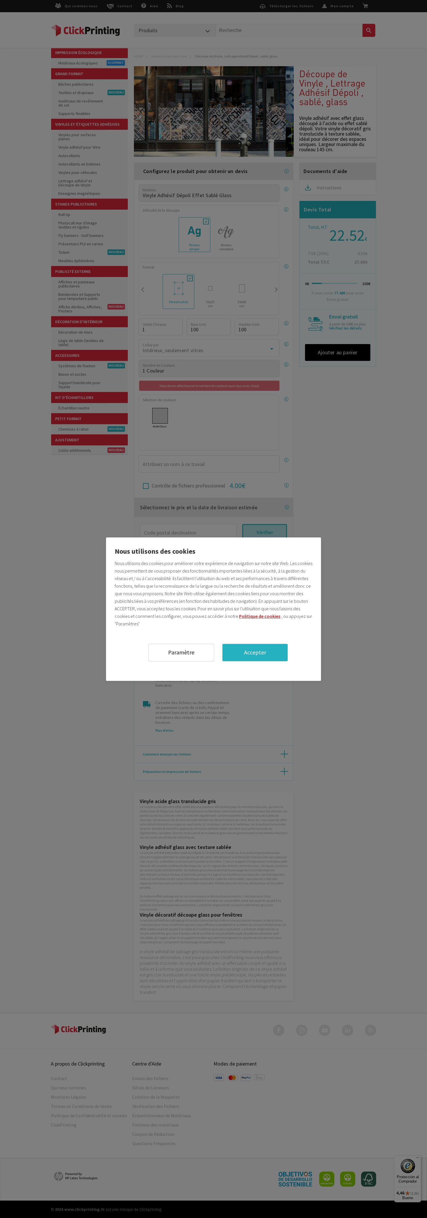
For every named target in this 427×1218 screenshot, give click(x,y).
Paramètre (181, 652)
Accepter (255, 652)
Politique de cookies (259, 616)
